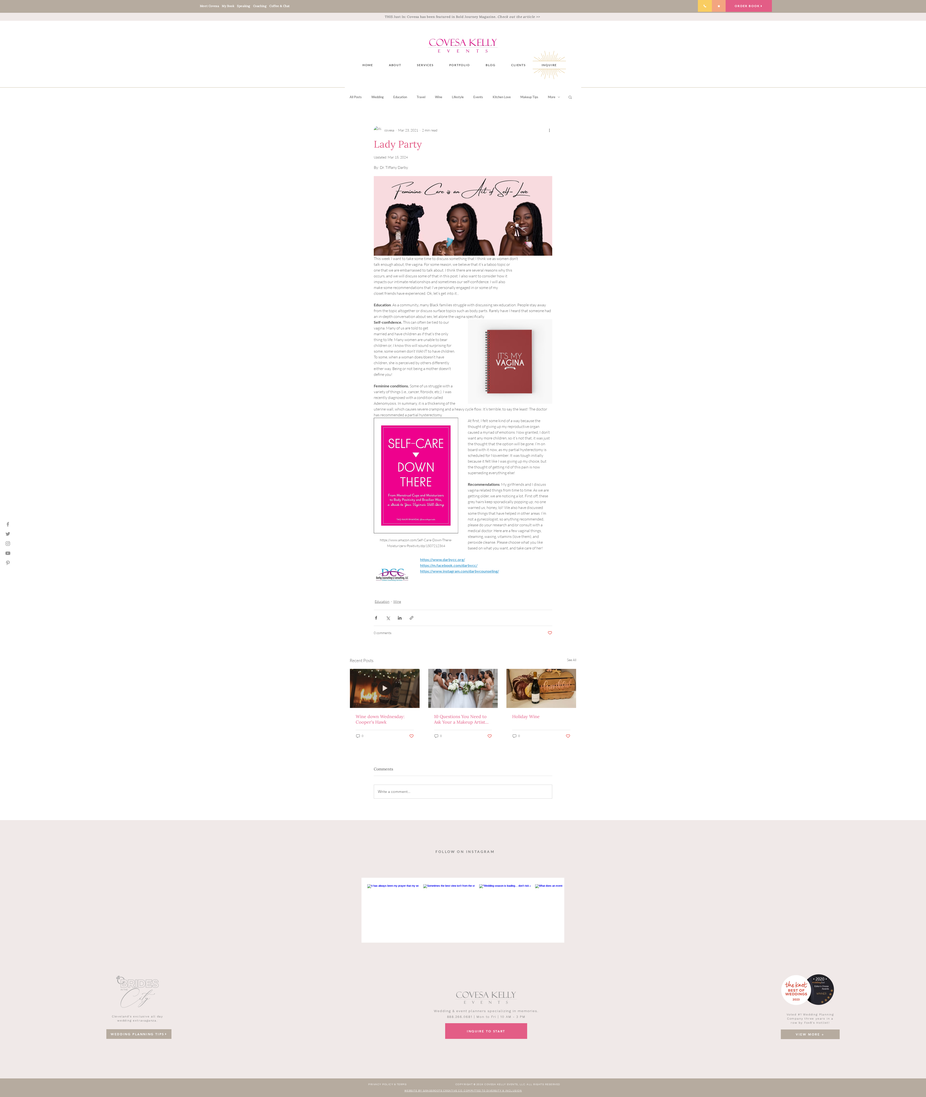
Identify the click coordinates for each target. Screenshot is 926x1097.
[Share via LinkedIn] (399, 618)
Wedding (377, 97)
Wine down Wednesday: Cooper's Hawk (380, 719)
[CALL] (705, 6)
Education (400, 97)
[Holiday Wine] (541, 688)
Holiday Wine (526, 716)
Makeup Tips (529, 97)
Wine (438, 97)
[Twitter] (8, 534)
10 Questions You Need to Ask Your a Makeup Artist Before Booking (460, 719)
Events (478, 97)
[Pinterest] (8, 563)
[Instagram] (8, 544)
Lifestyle (458, 97)
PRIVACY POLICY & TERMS (387, 1084)
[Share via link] (411, 618)
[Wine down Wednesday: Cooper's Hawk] (385, 688)
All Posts (356, 97)
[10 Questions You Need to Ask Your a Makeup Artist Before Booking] (463, 688)
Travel (421, 97)
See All (571, 660)
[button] (425, 65)
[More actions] (549, 130)
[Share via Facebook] (376, 618)
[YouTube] (8, 553)
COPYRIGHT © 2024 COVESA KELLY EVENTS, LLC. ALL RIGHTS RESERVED (508, 1084)
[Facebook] (8, 524)
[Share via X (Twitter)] (388, 618)
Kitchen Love (502, 97)
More (551, 97)
